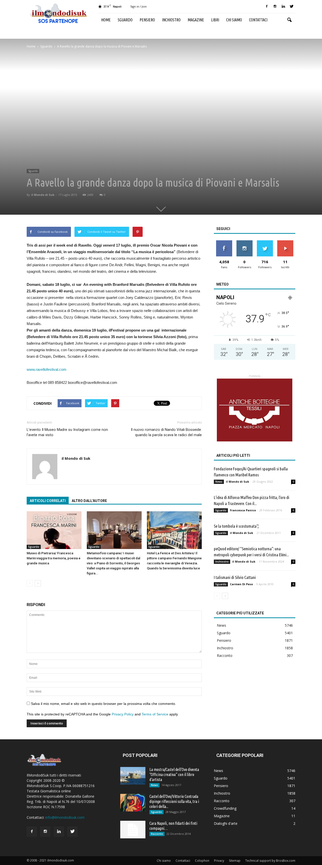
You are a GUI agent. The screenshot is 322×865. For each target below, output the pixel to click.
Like (224, 242)
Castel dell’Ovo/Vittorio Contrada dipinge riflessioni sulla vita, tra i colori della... (174, 801)
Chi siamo (234, 20)
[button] (289, 20)
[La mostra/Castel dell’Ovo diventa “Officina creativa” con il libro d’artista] (132, 776)
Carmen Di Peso (241, 584)
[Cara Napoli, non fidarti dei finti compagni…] (132, 829)
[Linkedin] (283, 6)
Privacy (219, 860)
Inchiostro (171, 20)
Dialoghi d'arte (225, 823)
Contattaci (258, 20)
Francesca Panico (243, 510)
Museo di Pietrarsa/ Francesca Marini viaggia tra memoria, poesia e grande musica (53, 558)
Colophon (202, 860)
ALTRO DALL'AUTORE (89, 501)
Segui (244, 242)
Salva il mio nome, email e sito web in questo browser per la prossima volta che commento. (103, 704)
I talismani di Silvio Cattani (235, 577)
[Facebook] (266, 6)
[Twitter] (291, 6)
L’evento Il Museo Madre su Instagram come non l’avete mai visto (67, 432)
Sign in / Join (138, 6)
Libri (215, 20)
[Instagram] (275, 6)
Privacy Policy (123, 714)
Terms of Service (155, 714)
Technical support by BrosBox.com (270, 860)
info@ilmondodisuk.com (65, 817)
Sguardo (125, 20)
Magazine (196, 20)
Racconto (224, 655)
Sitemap (234, 860)
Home (106, 20)
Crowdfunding (225, 808)
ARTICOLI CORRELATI (48, 501)
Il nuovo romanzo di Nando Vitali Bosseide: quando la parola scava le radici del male (166, 432)
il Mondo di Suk (42, 195)
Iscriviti (285, 242)
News (218, 481)
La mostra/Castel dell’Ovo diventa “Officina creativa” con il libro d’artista (174, 774)
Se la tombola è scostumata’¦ (236, 526)
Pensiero (147, 20)
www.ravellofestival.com (46, 369)
